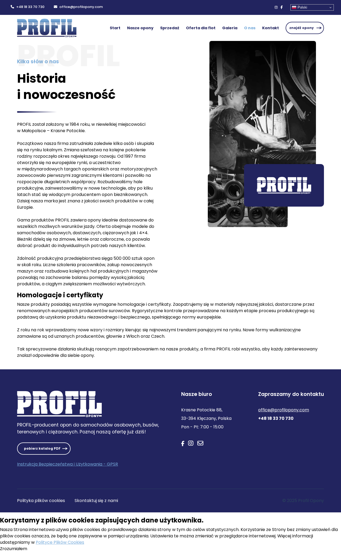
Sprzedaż (169, 28)
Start (115, 28)
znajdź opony (301, 28)
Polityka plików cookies (41, 500)
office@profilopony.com (81, 7)
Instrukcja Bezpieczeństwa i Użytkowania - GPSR (67, 464)
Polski (302, 7)
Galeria (229, 28)
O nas (249, 28)
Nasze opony (140, 28)
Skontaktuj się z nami (96, 500)
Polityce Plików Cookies (60, 542)
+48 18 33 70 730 (30, 7)
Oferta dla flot (201, 28)
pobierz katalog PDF (42, 448)
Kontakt (270, 28)
